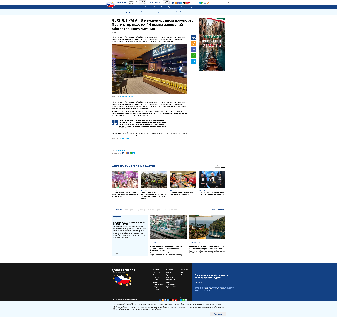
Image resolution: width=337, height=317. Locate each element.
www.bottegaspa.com (126, 96)
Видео (170, 12)
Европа (156, 7)
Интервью (191, 7)
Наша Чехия (129, 7)
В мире (163, 7)
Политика (148, 7)
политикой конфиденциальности (213, 288)
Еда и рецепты (159, 12)
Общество (119, 150)
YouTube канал (181, 12)
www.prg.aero (124, 138)
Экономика (139, 7)
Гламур (183, 7)
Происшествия (173, 7)
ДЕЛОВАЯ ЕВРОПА (123, 270)
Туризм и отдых (195, 242)
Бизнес (119, 12)
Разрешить (218, 314)
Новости (120, 7)
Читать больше (216, 209)
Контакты (184, 272)
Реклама (184, 275)
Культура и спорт (131, 12)
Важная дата (145, 12)
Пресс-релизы (195, 12)
